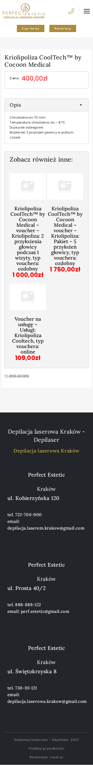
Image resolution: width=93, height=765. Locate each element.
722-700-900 (28, 514)
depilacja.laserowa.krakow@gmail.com (47, 701)
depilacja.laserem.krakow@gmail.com (45, 528)
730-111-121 (26, 688)
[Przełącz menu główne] (85, 11)
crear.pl (56, 757)
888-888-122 (28, 604)
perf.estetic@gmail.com (45, 611)
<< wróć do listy (16, 375)
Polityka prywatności (46, 748)
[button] (30, 28)
